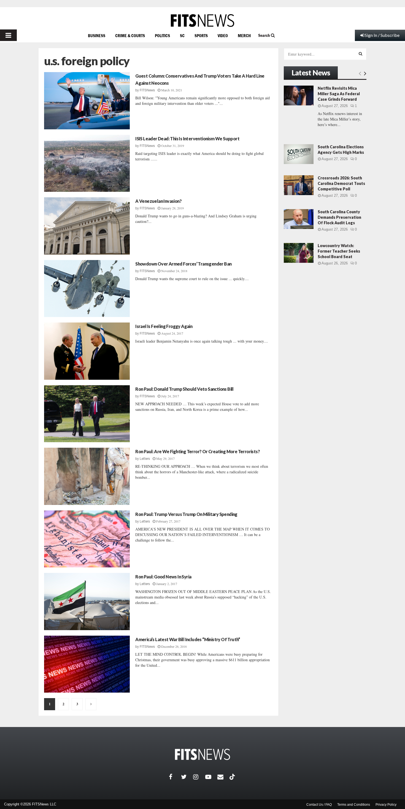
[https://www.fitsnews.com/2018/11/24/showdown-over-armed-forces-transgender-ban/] (87, 288)
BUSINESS (96, 35)
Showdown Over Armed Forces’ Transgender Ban (183, 263)
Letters (145, 459)
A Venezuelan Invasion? (158, 201)
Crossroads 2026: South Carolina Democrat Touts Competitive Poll (341, 183)
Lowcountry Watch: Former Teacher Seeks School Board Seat (339, 251)
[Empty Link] (360, 73)
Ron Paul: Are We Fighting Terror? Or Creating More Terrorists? (197, 451)
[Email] (223, 777)
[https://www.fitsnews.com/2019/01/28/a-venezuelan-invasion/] (87, 226)
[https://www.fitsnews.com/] (202, 20)
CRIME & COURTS (130, 35)
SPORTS (201, 35)
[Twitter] (187, 777)
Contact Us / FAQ (319, 805)
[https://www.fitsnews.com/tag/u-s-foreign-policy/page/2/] (90, 704)
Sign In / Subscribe (382, 35)
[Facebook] (175, 777)
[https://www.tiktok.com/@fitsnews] (232, 777)
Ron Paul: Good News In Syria (163, 576)
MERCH (244, 35)
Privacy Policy (386, 805)
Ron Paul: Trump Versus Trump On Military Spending (186, 514)
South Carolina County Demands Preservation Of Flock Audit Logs (339, 217)
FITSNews (147, 90)
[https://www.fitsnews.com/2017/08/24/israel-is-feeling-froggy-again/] (87, 351)
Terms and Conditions (353, 805)
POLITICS (162, 35)
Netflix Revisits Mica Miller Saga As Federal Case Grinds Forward (339, 94)
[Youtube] (211, 777)
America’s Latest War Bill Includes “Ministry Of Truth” (187, 639)
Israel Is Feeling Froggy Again (163, 326)
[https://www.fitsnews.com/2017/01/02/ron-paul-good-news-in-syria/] (87, 601)
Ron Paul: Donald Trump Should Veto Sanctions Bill (184, 389)
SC (182, 35)
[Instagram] (199, 777)
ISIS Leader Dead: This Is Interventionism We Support (187, 138)
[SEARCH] (360, 53)
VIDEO (223, 35)
